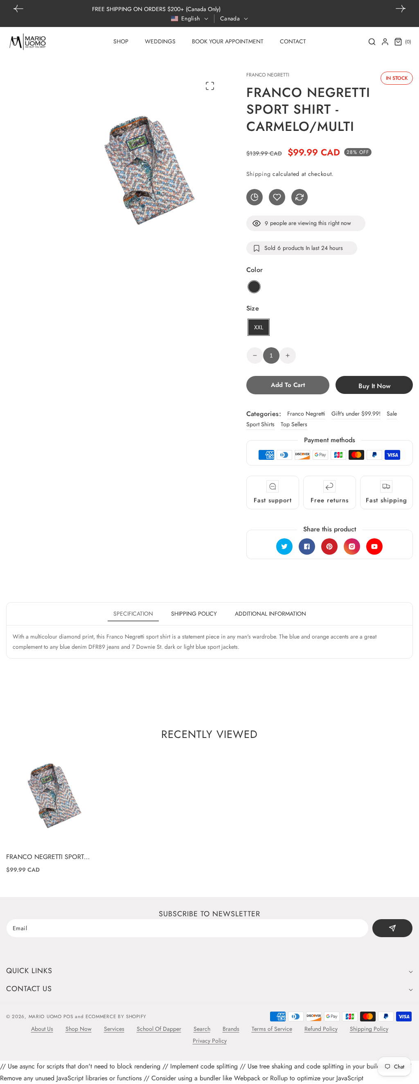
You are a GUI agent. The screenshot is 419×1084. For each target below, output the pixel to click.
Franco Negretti (306, 413)
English (190, 18)
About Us (42, 1029)
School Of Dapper (159, 1029)
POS (68, 1016)
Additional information (270, 613)
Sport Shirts (260, 424)
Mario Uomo (45, 1016)
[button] (400, 8)
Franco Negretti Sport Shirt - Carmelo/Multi (45, 857)
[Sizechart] (254, 197)
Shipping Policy (369, 1029)
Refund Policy (321, 1029)
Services (114, 1029)
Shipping (258, 174)
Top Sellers (294, 424)
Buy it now (374, 386)
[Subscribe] (392, 928)
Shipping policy (194, 613)
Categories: (263, 413)
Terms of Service (272, 1029)
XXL (258, 327)
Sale (392, 413)
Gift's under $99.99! (356, 413)
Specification (133, 613)
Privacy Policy (210, 1041)
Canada (230, 18)
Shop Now (78, 1029)
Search (202, 1029)
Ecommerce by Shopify (116, 1016)
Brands (231, 1029)
